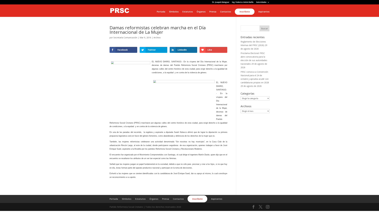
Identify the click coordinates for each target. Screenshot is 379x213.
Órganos (201, 12)
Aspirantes (263, 12)
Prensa (212, 12)
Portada (161, 12)
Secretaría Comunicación (125, 37)
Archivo (157, 37)
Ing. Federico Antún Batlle (242, 2)
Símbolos (174, 12)
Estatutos (187, 12)
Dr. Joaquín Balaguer (220, 2)
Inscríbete (245, 11)
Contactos (225, 12)
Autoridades (261, 2)
